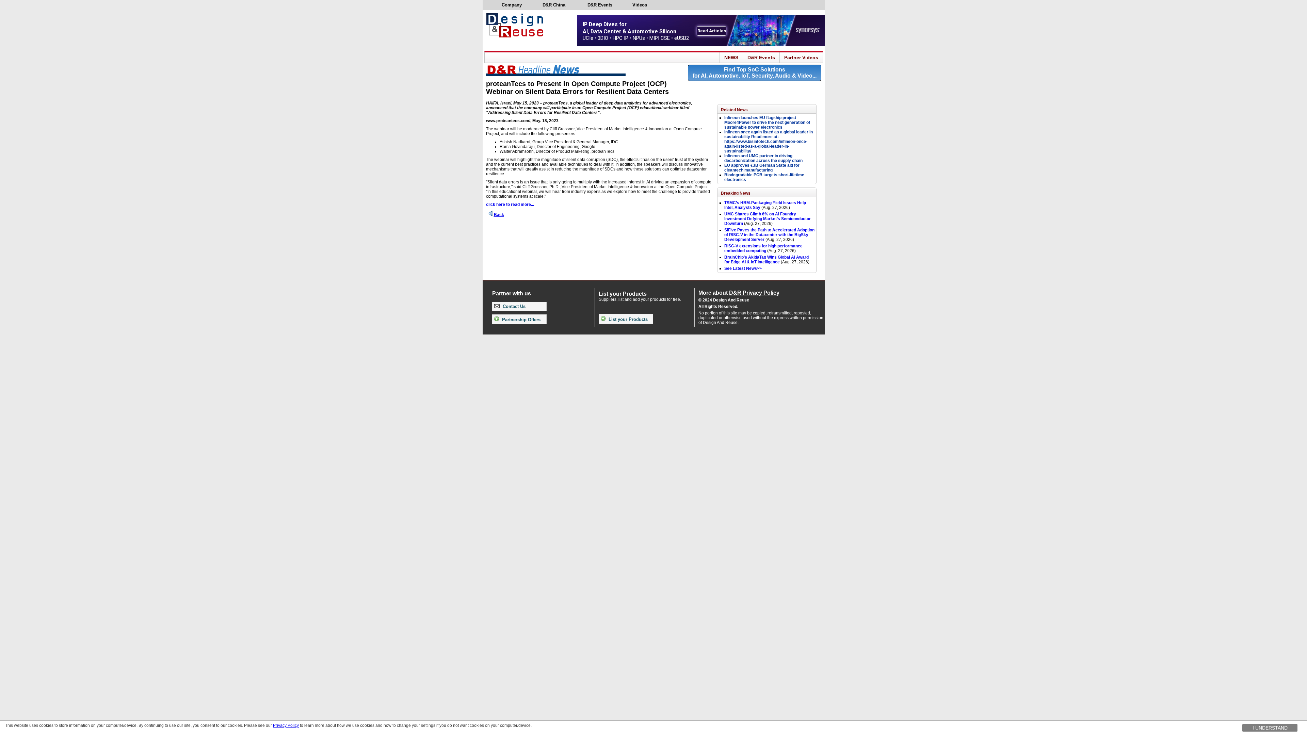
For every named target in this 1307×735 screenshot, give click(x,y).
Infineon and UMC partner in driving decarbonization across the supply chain (763, 158)
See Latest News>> (743, 268)
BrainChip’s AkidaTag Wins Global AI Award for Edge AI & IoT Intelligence (766, 259)
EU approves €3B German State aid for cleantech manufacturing (762, 168)
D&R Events (761, 57)
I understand (1270, 728)
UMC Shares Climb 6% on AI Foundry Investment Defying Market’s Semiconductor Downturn (767, 219)
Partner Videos (801, 57)
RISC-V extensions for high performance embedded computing (763, 248)
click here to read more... (510, 204)
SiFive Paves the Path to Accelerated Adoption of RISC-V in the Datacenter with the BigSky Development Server (769, 235)
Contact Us (513, 306)
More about (738, 293)
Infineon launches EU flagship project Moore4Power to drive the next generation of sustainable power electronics (767, 122)
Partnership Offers (520, 319)
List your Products (627, 319)
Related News (734, 110)
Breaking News (736, 193)
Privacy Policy (286, 725)
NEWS (731, 57)
